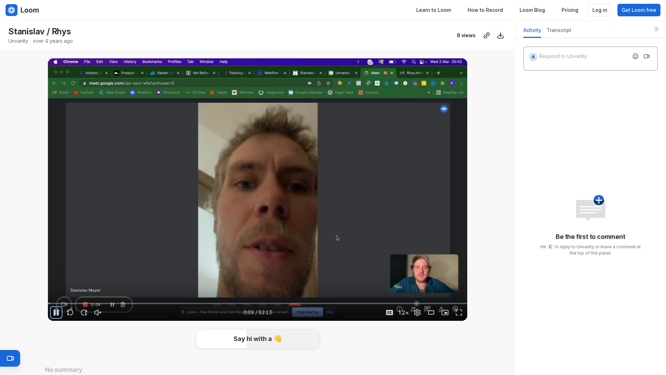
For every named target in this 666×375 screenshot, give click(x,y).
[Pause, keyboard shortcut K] (56, 312)
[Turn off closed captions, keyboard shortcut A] (389, 312)
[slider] (258, 303)
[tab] (532, 32)
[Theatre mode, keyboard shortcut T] (431, 312)
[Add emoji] (635, 56)
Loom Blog (532, 10)
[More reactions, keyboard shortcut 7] (309, 357)
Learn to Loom (433, 10)
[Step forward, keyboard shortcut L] (83, 312)
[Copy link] (486, 35)
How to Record (485, 10)
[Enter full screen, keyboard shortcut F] (458, 312)
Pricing (570, 10)
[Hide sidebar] (656, 29)
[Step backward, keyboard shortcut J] (70, 312)
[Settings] (417, 312)
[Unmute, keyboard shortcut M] (97, 312)
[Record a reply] (646, 56)
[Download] (500, 35)
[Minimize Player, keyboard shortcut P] (445, 312)
